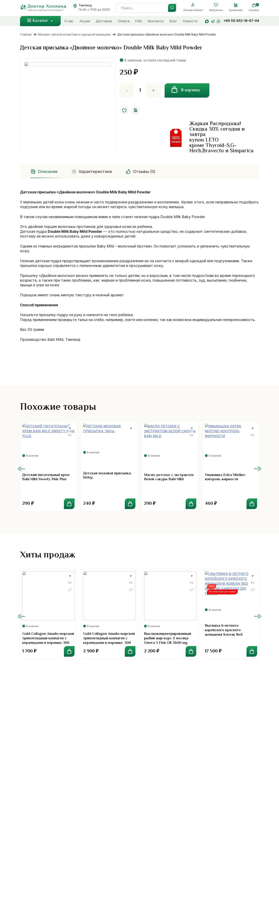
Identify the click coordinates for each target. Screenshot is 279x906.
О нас (69, 21)
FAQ (138, 21)
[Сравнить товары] (236, 5)
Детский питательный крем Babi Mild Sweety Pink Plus (45, 477)
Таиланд (85, 5)
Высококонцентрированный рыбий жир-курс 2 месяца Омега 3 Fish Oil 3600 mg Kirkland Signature (167, 640)
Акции (84, 21)
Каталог (40, 21)
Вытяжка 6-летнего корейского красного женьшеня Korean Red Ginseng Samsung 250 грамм (229, 632)
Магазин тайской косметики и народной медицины (74, 34)
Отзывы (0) (144, 171)
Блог (173, 21)
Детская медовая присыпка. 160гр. (107, 476)
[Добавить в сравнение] (135, 110)
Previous (21, 468)
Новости (190, 21)
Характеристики (95, 171)
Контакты (156, 21)
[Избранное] (216, 5)
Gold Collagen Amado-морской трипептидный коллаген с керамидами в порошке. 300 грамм (109, 640)
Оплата (123, 21)
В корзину (190, 90)
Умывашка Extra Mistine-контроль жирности (225, 477)
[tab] (44, 171)
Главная (25, 34)
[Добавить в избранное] (124, 110)
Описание (48, 171)
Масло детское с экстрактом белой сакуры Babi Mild (169, 477)
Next (257, 468)
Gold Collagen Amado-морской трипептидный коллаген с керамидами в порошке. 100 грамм (48, 640)
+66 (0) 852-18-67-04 (241, 21)
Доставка (104, 21)
